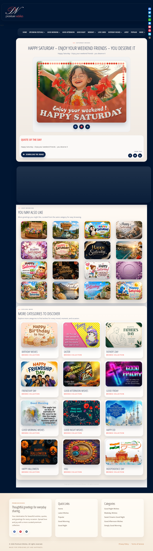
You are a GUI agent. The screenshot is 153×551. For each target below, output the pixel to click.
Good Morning (53, 32)
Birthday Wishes (114, 32)
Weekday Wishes (110, 513)
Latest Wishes (63, 513)
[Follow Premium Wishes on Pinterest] (81, 126)
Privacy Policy (124, 544)
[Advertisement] (95, 10)
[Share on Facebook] (130, 156)
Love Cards (102, 32)
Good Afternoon (68, 32)
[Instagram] (26, 531)
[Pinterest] (20, 531)
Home (25, 32)
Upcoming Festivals (36, 32)
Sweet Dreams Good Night (114, 517)
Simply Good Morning (112, 525)
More (141, 32)
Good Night (81, 32)
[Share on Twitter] (135, 156)
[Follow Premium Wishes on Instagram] (87, 126)
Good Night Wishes (111, 509)
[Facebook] (14, 531)
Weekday (91, 32)
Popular (134, 32)
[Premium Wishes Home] (14, 11)
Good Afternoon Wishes (113, 521)
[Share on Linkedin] (140, 156)
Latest (126, 32)
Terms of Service (137, 544)
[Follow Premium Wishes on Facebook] (75, 126)
